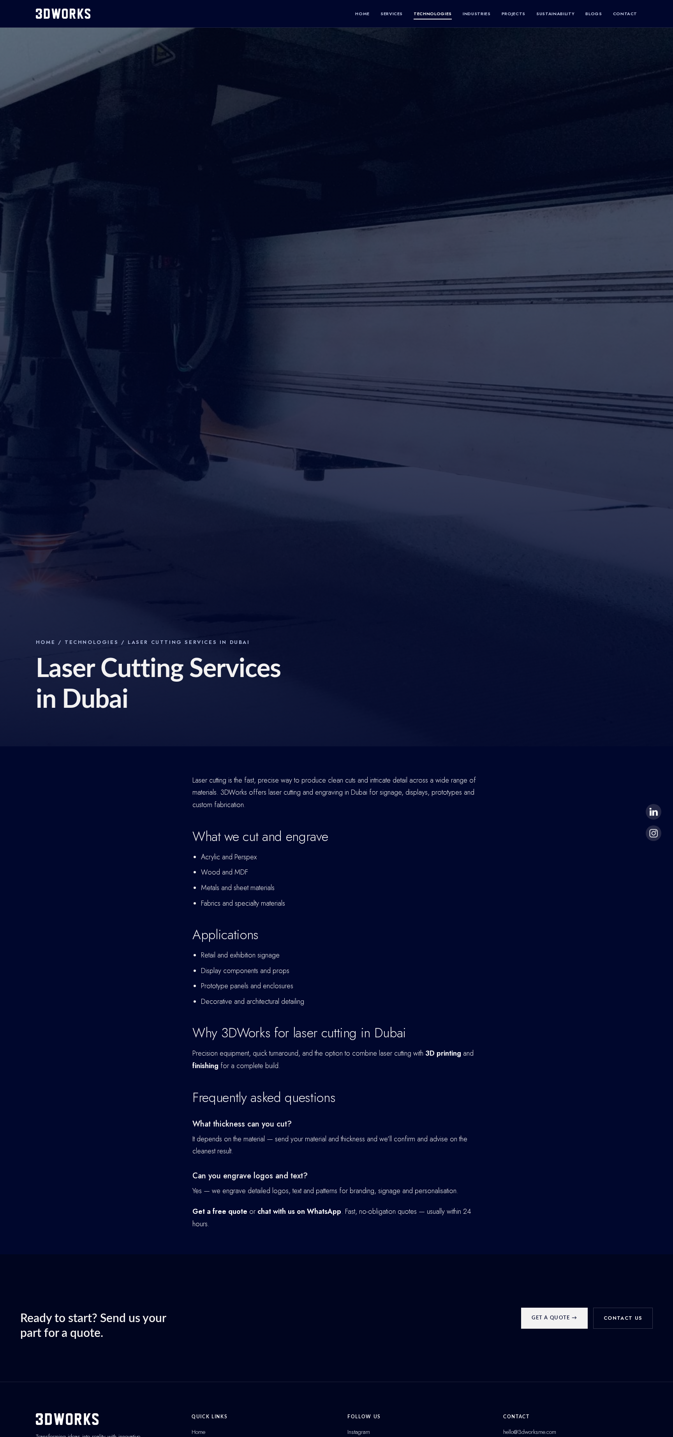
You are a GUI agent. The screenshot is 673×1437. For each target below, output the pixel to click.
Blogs (593, 14)
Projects (513, 14)
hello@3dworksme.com (529, 1432)
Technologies (433, 14)
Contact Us (623, 1318)
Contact (625, 14)
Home (362, 14)
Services (392, 14)
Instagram (358, 1432)
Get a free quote (219, 1211)
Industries (477, 14)
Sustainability (555, 14)
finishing (205, 1066)
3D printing (443, 1053)
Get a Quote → (554, 1318)
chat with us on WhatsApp (299, 1211)
